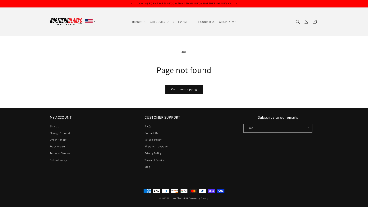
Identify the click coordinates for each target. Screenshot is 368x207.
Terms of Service (60, 153)
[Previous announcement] (131, 3)
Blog (147, 166)
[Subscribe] (308, 128)
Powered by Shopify (199, 198)
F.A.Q (148, 126)
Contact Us (151, 133)
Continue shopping (184, 89)
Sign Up (54, 126)
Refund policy (58, 160)
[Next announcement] (236, 3)
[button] (139, 22)
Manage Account (60, 133)
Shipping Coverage (156, 146)
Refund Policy (153, 140)
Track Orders (57, 146)
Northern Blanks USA (177, 198)
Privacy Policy (153, 153)
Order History (58, 140)
